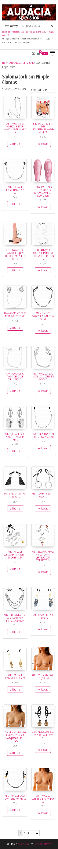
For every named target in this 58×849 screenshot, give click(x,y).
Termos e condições (37, 31)
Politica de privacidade (10, 31)
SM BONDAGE (15, 62)
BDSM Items (28, 62)
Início (4, 62)
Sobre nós (24, 31)
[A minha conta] (33, 53)
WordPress (23, 844)
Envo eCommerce (43, 844)
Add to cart (15, 144)
